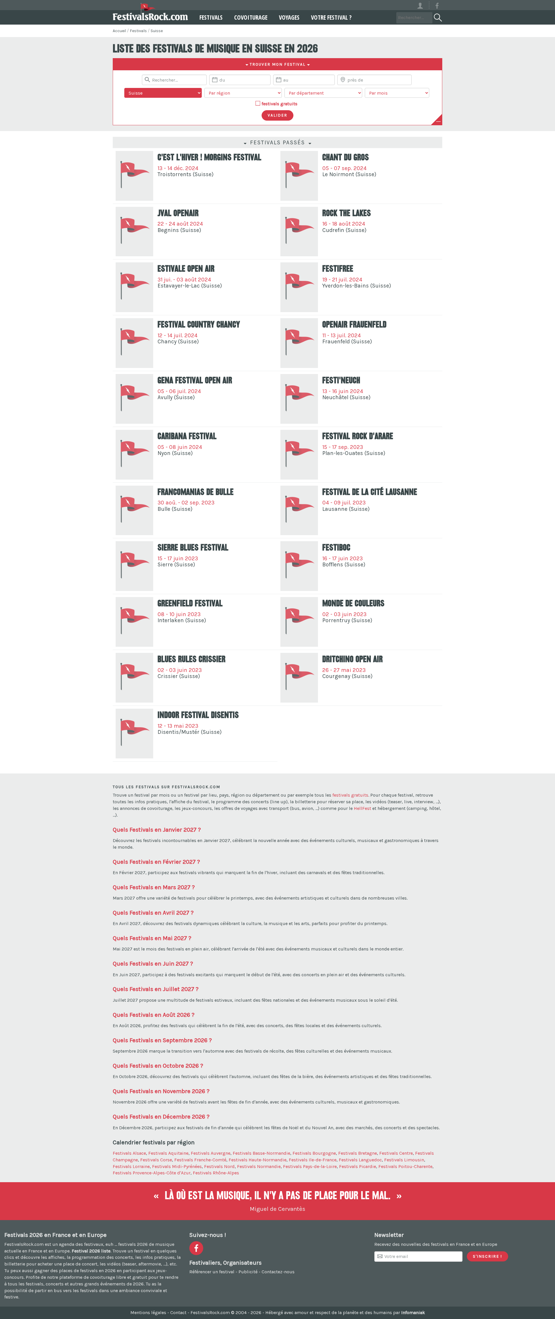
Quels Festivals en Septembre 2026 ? (162, 1040)
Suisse (157, 30)
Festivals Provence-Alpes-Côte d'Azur (151, 1173)
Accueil (119, 30)
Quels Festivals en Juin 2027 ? (153, 963)
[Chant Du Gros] (299, 176)
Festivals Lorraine (131, 1166)
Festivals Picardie (357, 1166)
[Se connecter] (422, 5)
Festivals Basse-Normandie (261, 1153)
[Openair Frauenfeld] (299, 343)
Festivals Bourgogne (314, 1153)
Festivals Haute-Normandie (257, 1160)
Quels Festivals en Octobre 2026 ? (158, 1065)
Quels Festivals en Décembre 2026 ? (161, 1116)
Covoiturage (250, 17)
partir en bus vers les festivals (66, 1290)
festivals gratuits (279, 103)
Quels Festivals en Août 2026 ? (154, 1014)
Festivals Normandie (259, 1166)
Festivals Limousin (404, 1160)
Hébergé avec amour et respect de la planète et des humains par (345, 1312)
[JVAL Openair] (134, 232)
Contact (178, 1312)
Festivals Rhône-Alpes (216, 1173)
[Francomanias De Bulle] (134, 510)
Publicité (248, 1271)
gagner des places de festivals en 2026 (75, 1270)
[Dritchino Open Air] (299, 678)
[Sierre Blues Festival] (134, 566)
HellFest (362, 808)
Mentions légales (148, 1312)
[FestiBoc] (299, 566)
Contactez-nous (278, 1271)
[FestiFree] (299, 287)
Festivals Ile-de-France (312, 1160)
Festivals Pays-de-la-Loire (310, 1166)
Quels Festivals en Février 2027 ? (156, 861)
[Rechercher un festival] (437, 16)
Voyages (289, 17)
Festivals (211, 17)
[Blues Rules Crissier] (134, 678)
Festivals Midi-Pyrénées (177, 1166)
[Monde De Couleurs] (299, 622)
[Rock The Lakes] (299, 232)
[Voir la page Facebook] (437, 6)
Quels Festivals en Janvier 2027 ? (157, 829)
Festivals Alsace (129, 1153)
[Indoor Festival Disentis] (134, 733)
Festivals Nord (219, 1166)
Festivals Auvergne (210, 1153)
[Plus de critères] (438, 121)
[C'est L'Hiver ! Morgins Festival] (134, 176)
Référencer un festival (211, 1271)
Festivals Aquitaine (168, 1153)
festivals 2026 (133, 1244)
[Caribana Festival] (134, 455)
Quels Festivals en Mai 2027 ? (152, 938)
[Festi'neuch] (299, 399)
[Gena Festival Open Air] (134, 399)
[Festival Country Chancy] (134, 343)
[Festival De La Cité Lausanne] (299, 510)
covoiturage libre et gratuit (118, 1277)
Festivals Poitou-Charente (405, 1166)
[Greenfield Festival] (134, 622)
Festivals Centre (396, 1153)
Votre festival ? (331, 17)
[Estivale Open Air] (134, 287)
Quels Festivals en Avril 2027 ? (153, 912)
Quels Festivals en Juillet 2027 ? (156, 988)
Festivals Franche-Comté (200, 1160)
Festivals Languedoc (360, 1160)
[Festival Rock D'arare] (299, 455)
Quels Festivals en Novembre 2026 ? (161, 1091)
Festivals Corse (156, 1160)
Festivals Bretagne (357, 1153)
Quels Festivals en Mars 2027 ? (154, 887)
